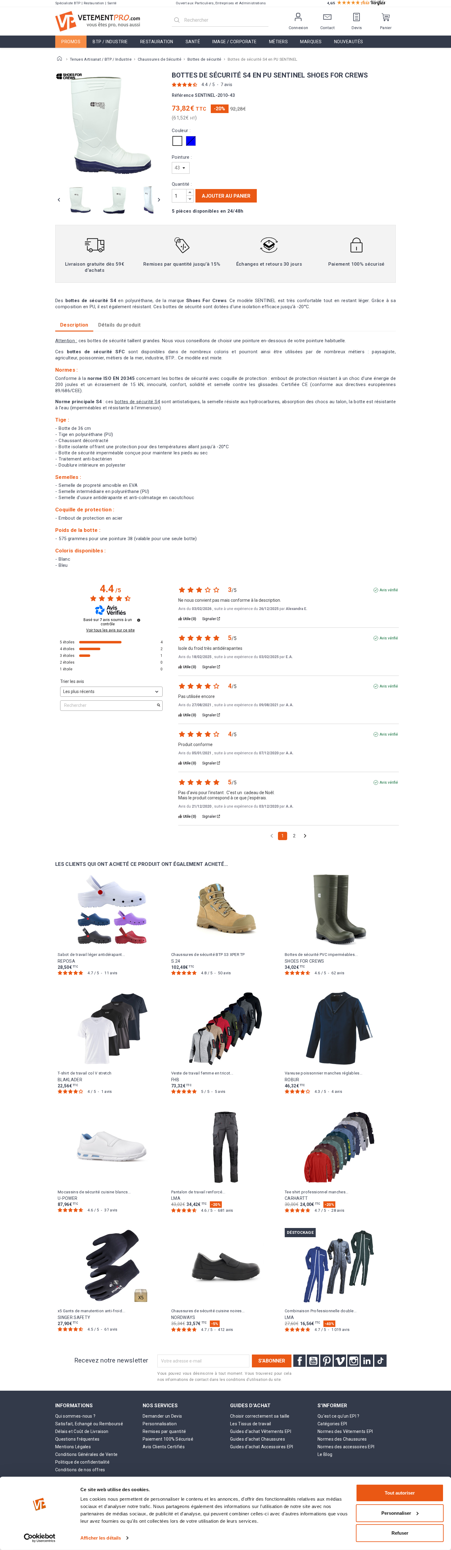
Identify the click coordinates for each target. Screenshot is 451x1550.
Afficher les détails (100, 1538)
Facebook (299, 1360)
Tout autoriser (400, 1492)
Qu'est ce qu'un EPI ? (339, 1416)
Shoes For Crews (304, 961)
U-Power (67, 1198)
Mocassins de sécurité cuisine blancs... (94, 1192)
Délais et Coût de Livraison (82, 1431)
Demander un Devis (162, 1416)
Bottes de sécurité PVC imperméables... (321, 954)
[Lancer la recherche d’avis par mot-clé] (158, 706)
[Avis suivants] (305, 836)
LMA (175, 1198)
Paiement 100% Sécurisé (168, 1439)
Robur (292, 1079)
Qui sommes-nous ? (75, 1416)
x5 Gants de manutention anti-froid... (91, 1311)
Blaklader (70, 1079)
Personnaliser (396, 1512)
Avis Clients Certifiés (164, 1446)
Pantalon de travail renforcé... (198, 1192)
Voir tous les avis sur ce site (110, 630)
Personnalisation (160, 1423)
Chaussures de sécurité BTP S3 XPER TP (208, 954)
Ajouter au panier (226, 196)
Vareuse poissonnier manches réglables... (324, 1073)
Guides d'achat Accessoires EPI (261, 1446)
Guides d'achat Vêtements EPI (260, 1431)
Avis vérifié (389, 590)
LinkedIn (367, 1360)
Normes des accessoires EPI (346, 1446)
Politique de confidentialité (82, 1462)
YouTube (313, 1360)
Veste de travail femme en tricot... (202, 1073)
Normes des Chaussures (342, 1439)
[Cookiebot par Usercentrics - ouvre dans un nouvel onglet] (40, 1538)
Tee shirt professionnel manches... (317, 1192)
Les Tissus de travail (250, 1423)
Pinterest (326, 1360)
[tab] (119, 325)
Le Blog (325, 1454)
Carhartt (296, 1198)
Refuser (399, 1533)
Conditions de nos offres (80, 1469)
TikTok (380, 1360)
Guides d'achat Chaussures (257, 1439)
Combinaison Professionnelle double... (321, 1311)
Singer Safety (74, 1317)
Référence (183, 95)
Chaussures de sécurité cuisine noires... (208, 1311)
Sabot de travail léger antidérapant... (91, 954)
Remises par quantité (164, 1431)
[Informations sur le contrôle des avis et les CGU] (138, 620)
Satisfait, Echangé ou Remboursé (89, 1423)
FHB (175, 1079)
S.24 (175, 961)
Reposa (66, 961)
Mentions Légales (73, 1446)
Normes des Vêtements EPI (345, 1431)
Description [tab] (74, 325)
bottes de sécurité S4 (137, 401)
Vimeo (340, 1360)
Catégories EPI (332, 1423)
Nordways (183, 1317)
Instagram (353, 1360)
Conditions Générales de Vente (86, 1454)
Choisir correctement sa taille (260, 1416)
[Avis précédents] (272, 835)
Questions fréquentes (77, 1439)
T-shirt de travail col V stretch (84, 1073)
